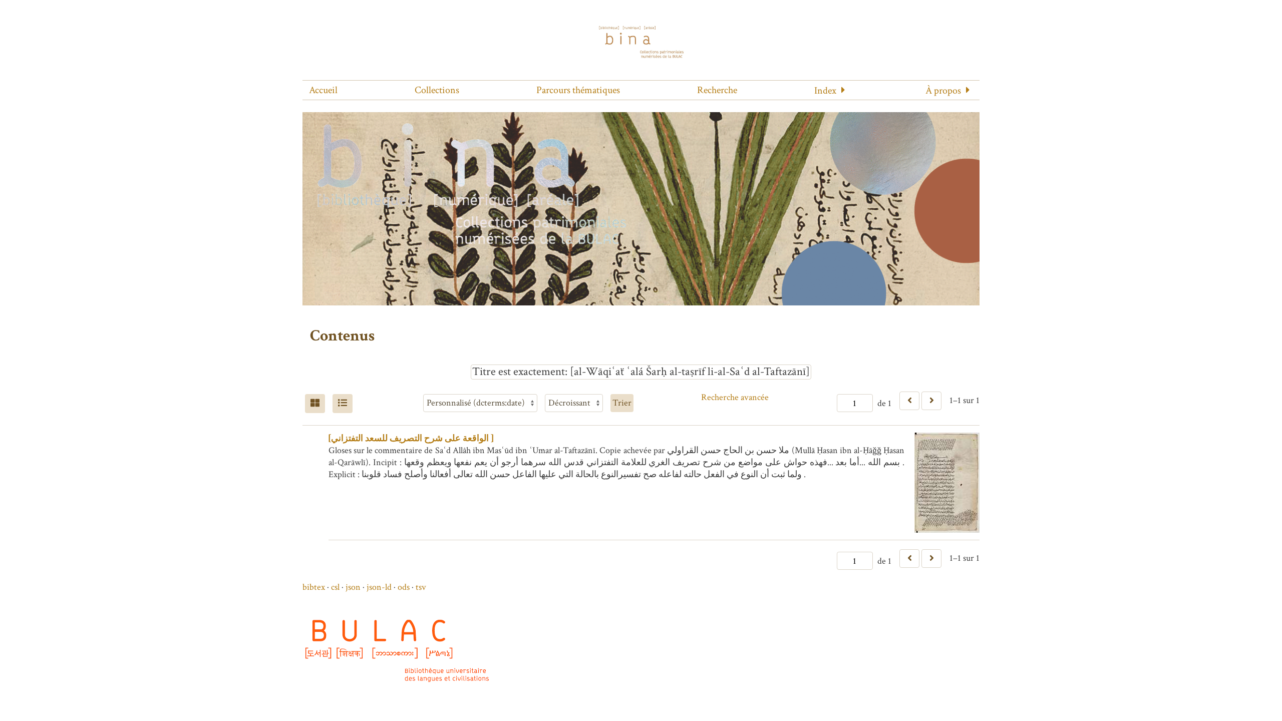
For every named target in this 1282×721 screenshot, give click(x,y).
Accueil (323, 90)
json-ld (379, 587)
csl (335, 587)
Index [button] (825, 90)
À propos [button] (943, 90)
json (353, 587)
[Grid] (315, 403)
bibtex (313, 587)
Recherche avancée (735, 397)
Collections (437, 90)
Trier (621, 403)
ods (404, 587)
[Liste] (343, 403)
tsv (421, 587)
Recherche (717, 90)
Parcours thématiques (578, 90)
